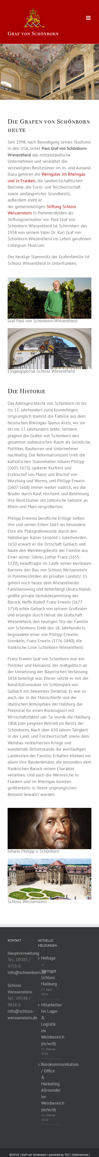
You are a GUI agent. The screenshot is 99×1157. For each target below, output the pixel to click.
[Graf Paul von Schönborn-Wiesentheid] (49, 279)
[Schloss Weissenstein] (49, 860)
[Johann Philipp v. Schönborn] (49, 810)
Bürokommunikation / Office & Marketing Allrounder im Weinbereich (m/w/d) (49, 1087)
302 (67, 1154)
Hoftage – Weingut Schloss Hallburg (49, 971)
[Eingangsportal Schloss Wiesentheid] (49, 330)
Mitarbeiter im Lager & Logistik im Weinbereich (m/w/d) (49, 1024)
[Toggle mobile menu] (88, 18)
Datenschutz (80, 1154)
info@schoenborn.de (27, 972)
